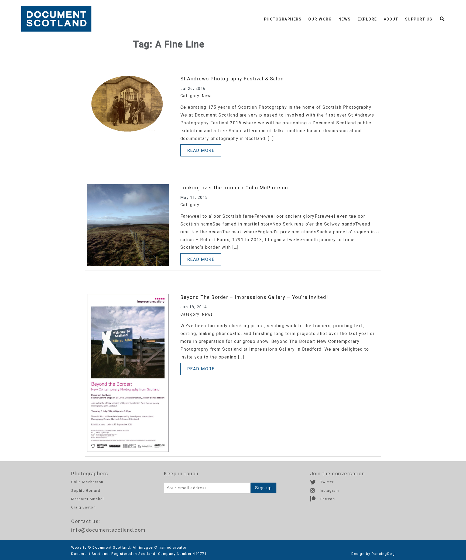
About (391, 19)
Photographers (283, 19)
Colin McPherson (87, 482)
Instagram (328, 491)
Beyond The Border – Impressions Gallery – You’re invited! (254, 297)
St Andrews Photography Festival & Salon (232, 78)
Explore (367, 19)
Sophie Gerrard (85, 491)
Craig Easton (83, 507)
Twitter (326, 482)
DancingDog (383, 554)
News (344, 19)
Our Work (319, 19)
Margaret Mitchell (88, 499)
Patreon (327, 499)
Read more (201, 150)
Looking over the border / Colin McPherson (234, 187)
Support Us (419, 19)
